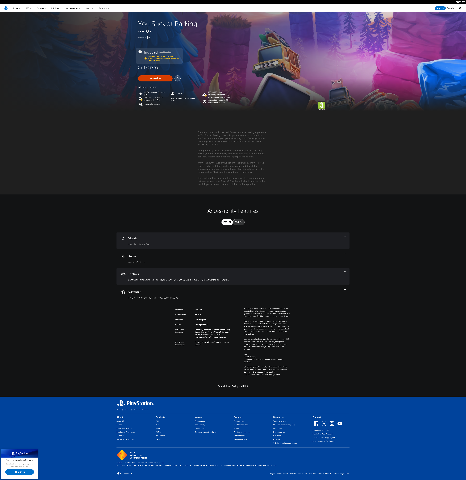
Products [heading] (160, 417)
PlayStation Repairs (242, 432)
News (89, 8)
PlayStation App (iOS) (320, 430)
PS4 (157, 425)
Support (103, 8)
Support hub (239, 421)
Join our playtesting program (323, 437)
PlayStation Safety (241, 425)
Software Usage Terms (341, 473)
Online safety (200, 428)
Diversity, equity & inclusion (206, 432)
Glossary (276, 439)
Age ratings (278, 428)
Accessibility (200, 425)
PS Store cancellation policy (284, 425)
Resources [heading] (278, 417)
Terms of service (279, 421)
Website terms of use (298, 473)
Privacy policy (282, 473)
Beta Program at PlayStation (323, 441)
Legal (272, 473)
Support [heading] (238, 417)
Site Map (312, 473)
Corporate (120, 436)
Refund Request (240, 439)
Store (15, 8)
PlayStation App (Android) (322, 434)
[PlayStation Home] (6, 8)
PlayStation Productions (125, 432)
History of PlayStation (124, 439)
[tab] (227, 222)
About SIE (120, 421)
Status (236, 428)
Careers (119, 425)
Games (40, 8)
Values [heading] (198, 417)
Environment (200, 421)
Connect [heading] (316, 417)
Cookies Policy (323, 473)
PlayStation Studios (124, 428)
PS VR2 (158, 428)
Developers (277, 436)
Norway (126, 474)
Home (118, 410)
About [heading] (119, 417)
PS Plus (55, 8)
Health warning (279, 432)
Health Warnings (250, 357)
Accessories (72, 8)
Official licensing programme (285, 443)
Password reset (240, 436)
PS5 (27, 8)
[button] (216, 102)
